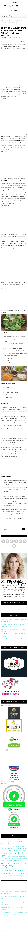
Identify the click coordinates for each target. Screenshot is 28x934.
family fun (4, 846)
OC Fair (24, 863)
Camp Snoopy (8, 839)
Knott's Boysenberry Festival (11, 856)
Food (13, 37)
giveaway (15, 846)
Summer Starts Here (14, 868)
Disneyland (20, 841)
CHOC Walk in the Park (15, 839)
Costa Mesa (22, 839)
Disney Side (16, 844)
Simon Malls (5, 868)
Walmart (10, 875)
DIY (19, 844)
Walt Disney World (15, 875)
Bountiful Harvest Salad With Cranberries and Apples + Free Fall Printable (13, 32)
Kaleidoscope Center (7, 853)
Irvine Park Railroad (11, 850)
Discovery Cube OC (4, 841)
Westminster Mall (21, 875)
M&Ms (16, 863)
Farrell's (9, 846)
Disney (9, 841)
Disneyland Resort (6, 844)
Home (3, 15)
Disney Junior (13, 841)
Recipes (17, 37)
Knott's (12, 853)
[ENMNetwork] (14, 725)
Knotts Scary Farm (7, 860)
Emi (22, 844)
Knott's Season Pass (8, 858)
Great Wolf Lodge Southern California (16, 848)
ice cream (3, 850)
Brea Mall (3, 839)
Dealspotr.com (14, 830)
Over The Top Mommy (16, 931)
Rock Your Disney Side (19, 865)
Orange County (7, 865)
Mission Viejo (19, 863)
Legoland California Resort (12, 861)
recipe (14, 865)
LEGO (14, 860)
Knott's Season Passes (17, 858)
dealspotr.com (14, 812)
